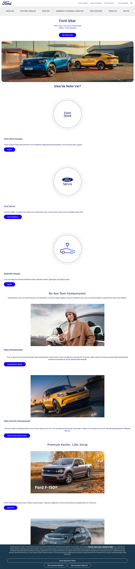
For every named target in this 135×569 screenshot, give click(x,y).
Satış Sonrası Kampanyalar (17, 436)
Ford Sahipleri (96, 11)
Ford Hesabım (123, 3)
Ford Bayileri (109, 3)
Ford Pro (46, 11)
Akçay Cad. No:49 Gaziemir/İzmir (70, 26)
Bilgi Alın (10, 508)
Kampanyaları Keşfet (14, 364)
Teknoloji (113, 11)
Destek (126, 11)
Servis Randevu (96, 3)
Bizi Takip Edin (67, 35)
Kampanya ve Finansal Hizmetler (69, 11)
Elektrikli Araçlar (28, 11)
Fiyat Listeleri (83, 3)
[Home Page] (7, 4)
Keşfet (9, 150)
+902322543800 (70, 28)
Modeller (10, 11)
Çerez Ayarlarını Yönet (67, 561)
